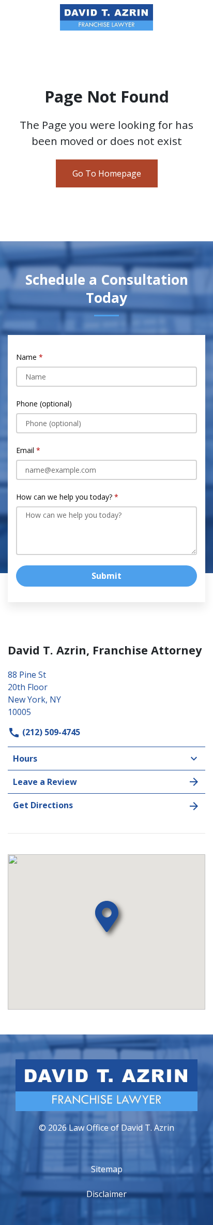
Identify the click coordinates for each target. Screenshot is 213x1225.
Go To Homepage (106, 173)
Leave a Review (45, 782)
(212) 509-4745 (50, 732)
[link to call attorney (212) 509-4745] (20, 17)
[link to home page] (106, 16)
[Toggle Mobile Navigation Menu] (193, 17)
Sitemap (107, 1169)
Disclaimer (106, 1194)
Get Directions (43, 805)
